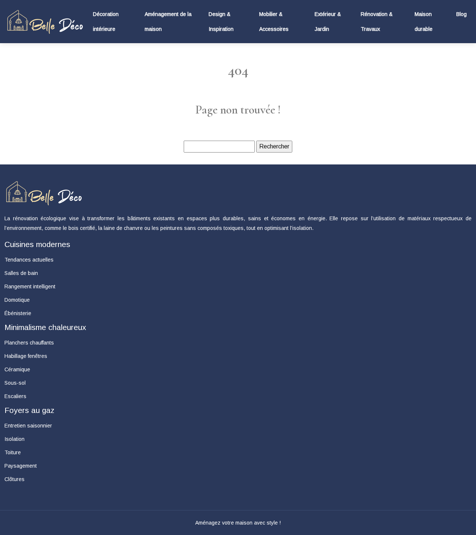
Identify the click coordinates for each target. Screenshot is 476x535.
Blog (461, 14)
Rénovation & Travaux (377, 21)
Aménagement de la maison (168, 21)
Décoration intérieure (106, 21)
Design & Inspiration (221, 21)
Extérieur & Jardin (328, 21)
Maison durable (423, 21)
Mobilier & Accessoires (274, 21)
